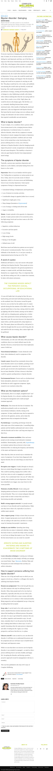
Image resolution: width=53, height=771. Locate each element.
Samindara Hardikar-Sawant (11, 29)
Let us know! (19, 674)
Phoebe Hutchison (40, 57)
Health (14, 10)
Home (2, 0)
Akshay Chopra (39, 67)
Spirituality (36, 10)
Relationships (22, 10)
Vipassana (18, 561)
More (43, 10)
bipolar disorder (8, 678)
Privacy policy (34, 767)
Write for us (12, 767)
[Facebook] (44, 1)
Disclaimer (47, 767)
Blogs (9, 0)
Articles (16, 0)
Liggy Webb (39, 35)
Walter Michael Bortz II (41, 61)
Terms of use (40, 767)
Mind (29, 10)
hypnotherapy (30, 442)
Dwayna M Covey (40, 50)
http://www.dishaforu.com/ (15, 685)
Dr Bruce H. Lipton (40, 19)
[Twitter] (51, 1)
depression (14, 678)
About (24, 767)
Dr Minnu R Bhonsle (40, 75)
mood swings (20, 678)
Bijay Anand (39, 46)
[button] (50, 10)
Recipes (12, 0)
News (20, 0)
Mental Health (4, 16)
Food (9, 10)
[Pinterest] (49, 1)
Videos (5, 0)
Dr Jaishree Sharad (40, 71)
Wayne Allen (39, 25)
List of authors (18, 767)
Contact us (28, 767)
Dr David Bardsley (40, 30)
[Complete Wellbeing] (26, 5)
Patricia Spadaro (40, 40)
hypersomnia (22, 203)
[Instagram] (46, 1)
